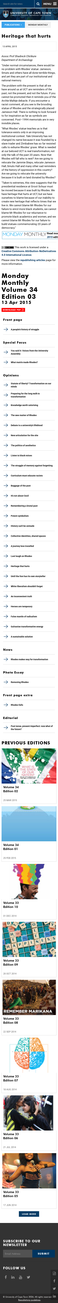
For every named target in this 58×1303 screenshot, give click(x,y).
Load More (29, 1214)
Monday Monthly (38, 25)
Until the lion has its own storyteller (28, 576)
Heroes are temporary (21, 606)
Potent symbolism (20, 516)
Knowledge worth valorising (24, 405)
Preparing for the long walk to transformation (25, 395)
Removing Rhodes (20, 682)
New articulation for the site (24, 435)
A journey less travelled (22, 546)
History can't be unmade (22, 526)
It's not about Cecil (20, 496)
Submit (43, 1253)
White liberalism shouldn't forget (27, 586)
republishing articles (32, 260)
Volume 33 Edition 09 (11, 962)
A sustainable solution (22, 636)
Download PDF (12, 310)
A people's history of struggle (25, 329)
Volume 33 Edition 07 (11, 1078)
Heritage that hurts (20, 566)
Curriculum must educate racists (27, 475)
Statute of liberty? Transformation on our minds (31, 385)
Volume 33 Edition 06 (11, 1136)
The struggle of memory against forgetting (32, 465)
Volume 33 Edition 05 (11, 1194)
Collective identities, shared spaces (28, 536)
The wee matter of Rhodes (24, 415)
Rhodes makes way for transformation (29, 659)
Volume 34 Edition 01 (11, 847)
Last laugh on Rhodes (21, 556)
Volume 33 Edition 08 (11, 1020)
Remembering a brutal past (24, 506)
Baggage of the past (21, 485)
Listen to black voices (21, 455)
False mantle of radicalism (24, 616)
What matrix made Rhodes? (24, 362)
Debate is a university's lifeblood (27, 425)
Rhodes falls (17, 705)
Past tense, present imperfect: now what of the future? (32, 727)
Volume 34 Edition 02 (11, 789)
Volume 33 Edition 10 (11, 905)
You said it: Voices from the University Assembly (29, 352)
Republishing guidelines (29, 1300)
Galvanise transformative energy (27, 626)
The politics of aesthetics (23, 445)
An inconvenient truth (21, 596)
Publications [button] (12, 25)
